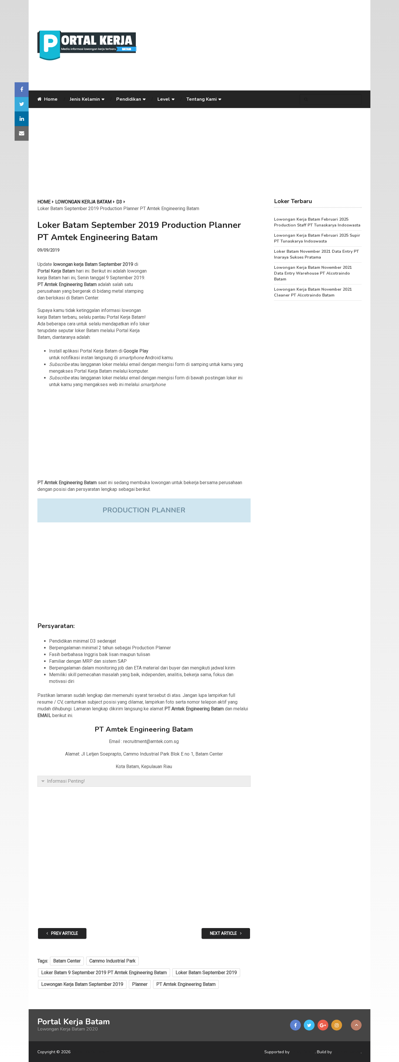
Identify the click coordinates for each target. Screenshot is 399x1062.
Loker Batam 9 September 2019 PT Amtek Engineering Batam (104, 972)
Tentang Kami (201, 99)
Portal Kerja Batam (56, 271)
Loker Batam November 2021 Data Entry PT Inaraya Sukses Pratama (316, 254)
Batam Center (67, 961)
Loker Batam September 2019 (206, 972)
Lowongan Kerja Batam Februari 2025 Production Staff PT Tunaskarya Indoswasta (317, 222)
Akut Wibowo (347, 1052)
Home (50, 99)
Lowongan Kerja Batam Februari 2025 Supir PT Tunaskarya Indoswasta (317, 238)
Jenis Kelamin (85, 99)
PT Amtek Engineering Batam (186, 984)
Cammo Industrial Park (112, 961)
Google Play (136, 351)
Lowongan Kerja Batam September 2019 (82, 984)
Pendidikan (128, 99)
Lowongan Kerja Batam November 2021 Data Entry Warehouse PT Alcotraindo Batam (313, 273)
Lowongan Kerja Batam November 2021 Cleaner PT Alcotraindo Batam (313, 292)
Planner (140, 984)
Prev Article (64, 933)
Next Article (224, 933)
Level (163, 99)
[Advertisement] (253, 45)
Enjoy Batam (303, 1052)
